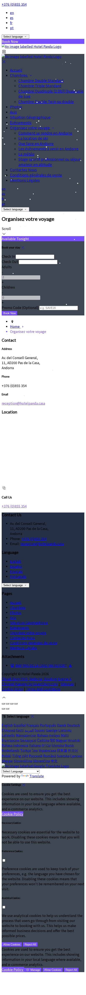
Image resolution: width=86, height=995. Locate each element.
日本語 (62, 750)
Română (49, 755)
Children (8, 287)
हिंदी (52, 740)
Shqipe (7, 760)
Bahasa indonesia (15, 745)
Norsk (69, 745)
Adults (7, 266)
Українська (47, 750)
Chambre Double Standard (40, 80)
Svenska (63, 755)
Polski (6, 755)
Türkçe (25, 750)
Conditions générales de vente (36, 175)
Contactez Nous (23, 169)
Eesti (20, 730)
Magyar (61, 740)
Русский (35, 755)
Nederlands (10, 750)
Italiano (35, 745)
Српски (76, 755)
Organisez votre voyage (30, 127)
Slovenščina (23, 760)
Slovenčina (41, 760)
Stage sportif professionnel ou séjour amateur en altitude (49, 162)
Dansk (61, 725)
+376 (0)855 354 (14, 4)
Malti (65, 735)
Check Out (10, 261)
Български (10, 740)
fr (11, 22)
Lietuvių (64, 730)
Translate (36, 775)
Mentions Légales (25, 180)
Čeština (43, 740)
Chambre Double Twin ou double (46, 101)
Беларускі (28, 740)
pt (12, 27)
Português (18, 576)
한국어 (73, 750)
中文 (54, 760)
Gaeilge (52, 730)
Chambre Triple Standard (39, 85)
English (15, 561)
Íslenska (58, 745)
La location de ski (33, 138)
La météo (26, 154)
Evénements (20, 122)
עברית (46, 745)
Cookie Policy (12, 688)
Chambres (19, 75)
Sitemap (67, 683)
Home (15, 326)
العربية (29, 730)
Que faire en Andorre (36, 143)
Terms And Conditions (43, 688)
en (12, 12)
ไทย (35, 750)
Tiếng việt (20, 755)
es (11, 17)
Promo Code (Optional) (20, 307)
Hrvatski (74, 740)
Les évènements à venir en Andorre (48, 148)
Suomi (40, 730)
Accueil (16, 70)
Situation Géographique (30, 117)
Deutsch (73, 725)
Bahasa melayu (48, 735)
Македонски (26, 735)
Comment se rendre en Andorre (45, 133)
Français (16, 571)
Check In (8, 256)
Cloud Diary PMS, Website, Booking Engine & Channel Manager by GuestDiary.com (37, 681)
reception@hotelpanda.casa (23, 403)
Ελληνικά (8, 730)
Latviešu (8, 735)
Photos (16, 106)
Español (16, 566)
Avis (13, 112)
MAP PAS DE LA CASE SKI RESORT (41, 665)
